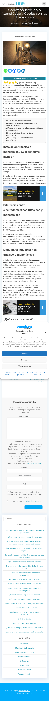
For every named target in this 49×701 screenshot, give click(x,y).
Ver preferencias (24, 366)
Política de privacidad (32, 501)
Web (24, 484)
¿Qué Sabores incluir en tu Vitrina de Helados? (24, 562)
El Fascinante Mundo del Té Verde (24, 608)
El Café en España (24, 619)
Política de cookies (7, 373)
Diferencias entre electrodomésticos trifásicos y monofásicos (24, 129)
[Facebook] (14, 71)
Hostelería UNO (24, 691)
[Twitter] (19, 71)
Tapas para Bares (24, 670)
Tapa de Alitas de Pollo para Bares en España (24, 579)
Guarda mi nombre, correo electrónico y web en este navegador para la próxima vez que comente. (24, 494)
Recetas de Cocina (24, 657)
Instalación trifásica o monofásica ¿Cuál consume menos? (21, 124)
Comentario (24, 416)
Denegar (24, 360)
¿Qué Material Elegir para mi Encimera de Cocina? (24, 627)
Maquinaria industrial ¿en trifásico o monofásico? (20, 134)
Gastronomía (24, 644)
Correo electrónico (25, 475)
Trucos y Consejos (24, 674)
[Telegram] (10, 71)
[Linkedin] (23, 71)
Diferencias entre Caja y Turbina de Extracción (25, 537)
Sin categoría (24, 665)
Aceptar (24, 354)
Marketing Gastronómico (24, 652)
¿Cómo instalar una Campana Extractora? (24, 599)
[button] (45, 332)
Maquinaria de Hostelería (24, 36)
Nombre (24, 467)
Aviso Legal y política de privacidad (20, 373)
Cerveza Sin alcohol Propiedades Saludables (24, 584)
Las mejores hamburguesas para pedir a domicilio (24, 632)
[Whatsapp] (6, 71)
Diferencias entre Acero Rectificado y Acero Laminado (25, 603)
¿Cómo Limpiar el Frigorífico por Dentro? (24, 595)
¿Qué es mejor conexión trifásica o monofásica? (19, 139)
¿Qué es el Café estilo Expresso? (24, 623)
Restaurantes (24, 661)
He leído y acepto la (26, 501)
